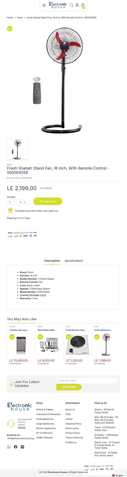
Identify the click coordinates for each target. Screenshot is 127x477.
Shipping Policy (73, 423)
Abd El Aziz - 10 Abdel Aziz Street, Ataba (106, 454)
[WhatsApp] (9, 447)
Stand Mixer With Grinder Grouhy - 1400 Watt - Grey (49, 330)
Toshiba (12, 326)
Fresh (9, 164)
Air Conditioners (44, 433)
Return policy (72, 428)
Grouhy (40, 326)
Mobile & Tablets (44, 409)
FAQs (68, 414)
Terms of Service (74, 437)
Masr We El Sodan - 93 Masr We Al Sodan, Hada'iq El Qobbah (106, 420)
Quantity (11, 197)
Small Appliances (44, 419)
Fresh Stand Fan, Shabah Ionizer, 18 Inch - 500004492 (105, 330)
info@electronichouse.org (21, 438)
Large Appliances (45, 423)
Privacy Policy (73, 433)
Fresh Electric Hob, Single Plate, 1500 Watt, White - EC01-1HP (77, 330)
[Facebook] (16, 447)
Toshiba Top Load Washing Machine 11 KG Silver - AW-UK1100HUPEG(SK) (21, 330)
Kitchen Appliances (46, 428)
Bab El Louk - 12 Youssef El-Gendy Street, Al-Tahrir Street (107, 445)
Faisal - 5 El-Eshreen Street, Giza (105, 428)
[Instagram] (22, 447)
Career (69, 419)
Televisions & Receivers (48, 414)
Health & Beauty (44, 437)
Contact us (71, 442)
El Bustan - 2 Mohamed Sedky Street (106, 436)
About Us (70, 409)
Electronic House (57, 472)
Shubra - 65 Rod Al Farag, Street (104, 411)
